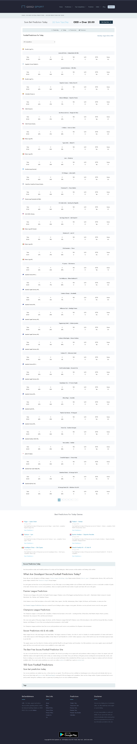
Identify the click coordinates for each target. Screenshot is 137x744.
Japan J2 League (28, 454)
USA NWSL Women (29, 214)
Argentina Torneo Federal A (31, 64)
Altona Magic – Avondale (68, 398)
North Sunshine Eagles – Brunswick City (68, 368)
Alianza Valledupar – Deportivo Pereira (68, 98)
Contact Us (48, 715)
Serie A (83, 578)
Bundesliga (61, 578)
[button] (68, 564)
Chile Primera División (30, 124)
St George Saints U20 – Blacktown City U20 (68, 487)
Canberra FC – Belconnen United (68, 353)
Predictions (68, 7)
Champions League (43, 580)
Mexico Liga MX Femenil (30, 229)
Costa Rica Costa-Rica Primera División (34, 184)
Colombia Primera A (30, 94)
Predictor (91, 7)
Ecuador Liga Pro (29, 49)
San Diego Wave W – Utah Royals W (68, 218)
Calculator (72, 715)
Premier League (54, 578)
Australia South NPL (29, 409)
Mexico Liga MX (28, 139)
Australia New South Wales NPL (32, 469)
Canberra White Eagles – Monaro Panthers (68, 338)
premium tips (80, 660)
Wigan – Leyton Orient (30, 522)
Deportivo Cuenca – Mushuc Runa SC (68, 83)
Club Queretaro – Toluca (68, 248)
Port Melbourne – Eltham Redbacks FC (68, 278)
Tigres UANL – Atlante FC (68, 143)
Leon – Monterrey (68, 158)
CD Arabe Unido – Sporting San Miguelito (68, 203)
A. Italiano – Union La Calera (68, 127)
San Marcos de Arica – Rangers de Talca (68, 112)
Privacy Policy (49, 713)
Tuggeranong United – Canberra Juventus (68, 323)
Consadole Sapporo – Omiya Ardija (68, 457)
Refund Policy (49, 708)
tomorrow (40, 675)
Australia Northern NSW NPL (31, 439)
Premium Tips (73, 710)
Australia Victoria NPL (30, 304)
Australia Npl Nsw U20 (30, 483)
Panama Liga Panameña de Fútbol (33, 199)
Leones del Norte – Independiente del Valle (68, 53)
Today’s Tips (73, 703)
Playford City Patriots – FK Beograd (68, 413)
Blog (104, 7)
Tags (24, 685)
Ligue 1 (87, 578)
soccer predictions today (31, 564)
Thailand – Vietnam (77, 522)
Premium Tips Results (75, 713)
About (47, 703)
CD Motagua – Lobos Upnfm (68, 173)
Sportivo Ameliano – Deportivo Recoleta (83, 534)
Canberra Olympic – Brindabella (68, 293)
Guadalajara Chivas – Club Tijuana (33, 547)
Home (61, 7)
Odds (97, 7)
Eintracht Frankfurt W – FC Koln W (81, 547)
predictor (61, 660)
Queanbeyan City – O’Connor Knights (68, 383)
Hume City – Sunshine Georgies (68, 428)
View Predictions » (28, 530)
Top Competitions (80, 7)
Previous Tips (73, 708)
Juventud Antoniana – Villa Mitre (68, 68)
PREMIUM (111, 7)
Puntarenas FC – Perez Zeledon (68, 188)
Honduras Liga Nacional (30, 169)
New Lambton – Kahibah (68, 442)
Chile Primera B (28, 109)
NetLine (34, 710)
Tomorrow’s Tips (74, 705)
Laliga (66, 578)
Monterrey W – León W (68, 233)
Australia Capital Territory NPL (32, 289)
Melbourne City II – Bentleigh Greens (68, 308)
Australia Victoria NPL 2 (30, 274)
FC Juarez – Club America (68, 263)
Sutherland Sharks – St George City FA (68, 472)
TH (46, 717)
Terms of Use (49, 710)
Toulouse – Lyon (28, 534)
